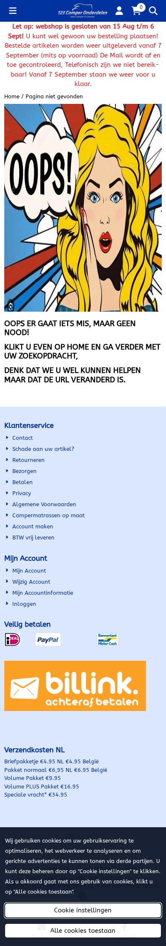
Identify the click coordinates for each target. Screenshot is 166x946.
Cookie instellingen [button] (83, 910)
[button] (12, 10)
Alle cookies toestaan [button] (82, 931)
